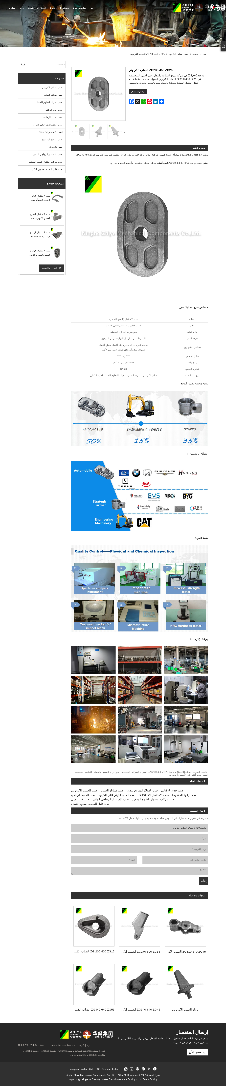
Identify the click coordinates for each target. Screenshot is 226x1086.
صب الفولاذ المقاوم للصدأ (49, 102)
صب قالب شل (55, 147)
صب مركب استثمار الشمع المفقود (45, 161)
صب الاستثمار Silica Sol (50, 132)
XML (91, 1069)
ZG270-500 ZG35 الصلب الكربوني (138, 951)
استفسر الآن (197, 1052)
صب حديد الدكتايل (53, 109)
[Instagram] (131, 1069)
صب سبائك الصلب (53, 95)
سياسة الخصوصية (79, 1069)
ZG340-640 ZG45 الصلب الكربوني (138, 1009)
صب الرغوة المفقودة (52, 139)
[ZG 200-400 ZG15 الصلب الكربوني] (94, 925)
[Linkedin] (143, 1069)
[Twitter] (149, 1069)
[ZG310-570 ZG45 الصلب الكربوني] (185, 925)
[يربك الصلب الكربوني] (185, 983)
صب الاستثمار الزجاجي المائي (47, 154)
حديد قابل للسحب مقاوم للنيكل (47, 169)
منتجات (195, 54)
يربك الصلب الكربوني (185, 1009)
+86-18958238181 (27, 1045)
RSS (98, 1069)
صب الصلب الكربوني (178, 54)
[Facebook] (155, 1069)
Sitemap (106, 1069)
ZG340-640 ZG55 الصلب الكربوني (92, 1009)
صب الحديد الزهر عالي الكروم (47, 124)
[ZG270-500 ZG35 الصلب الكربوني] (139, 925)
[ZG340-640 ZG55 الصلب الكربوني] (94, 983)
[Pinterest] (137, 1069)
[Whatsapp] (126, 1069)
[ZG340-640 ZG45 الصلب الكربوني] (139, 983)
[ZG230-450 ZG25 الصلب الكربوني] (81, 132)
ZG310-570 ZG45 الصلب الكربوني (184, 951)
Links (115, 1069)
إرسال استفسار (137, 91)
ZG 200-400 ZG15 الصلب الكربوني (92, 951)
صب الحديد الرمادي (52, 117)
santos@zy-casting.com (63, 1045)
